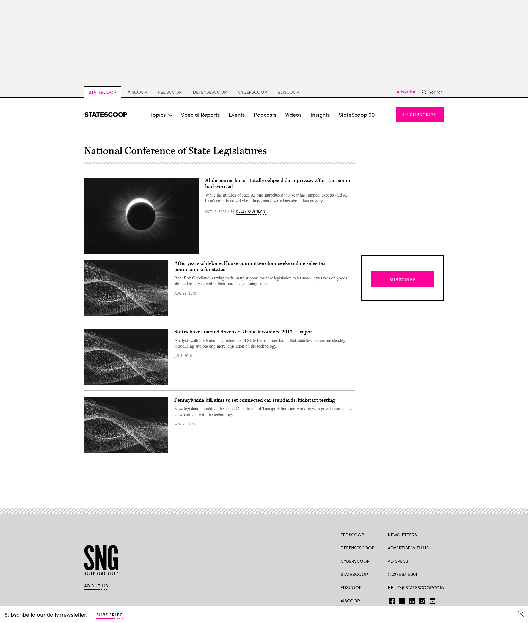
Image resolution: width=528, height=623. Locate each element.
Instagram (422, 600)
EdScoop (288, 92)
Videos (293, 114)
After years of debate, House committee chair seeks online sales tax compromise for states (250, 266)
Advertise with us (408, 548)
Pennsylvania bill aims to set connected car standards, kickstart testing (254, 400)
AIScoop (137, 92)
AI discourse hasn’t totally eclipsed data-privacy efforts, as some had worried (277, 183)
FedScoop (170, 92)
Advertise (406, 91)
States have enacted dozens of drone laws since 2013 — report (244, 331)
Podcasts (265, 114)
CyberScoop (252, 92)
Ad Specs (398, 561)
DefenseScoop (210, 92)
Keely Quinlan (250, 211)
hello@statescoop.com (416, 587)
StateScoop (102, 92)
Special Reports (200, 114)
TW (401, 600)
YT (431, 600)
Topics (158, 114)
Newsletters (402, 534)
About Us (96, 586)
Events (237, 114)
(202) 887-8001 (402, 574)
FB (390, 600)
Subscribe (423, 114)
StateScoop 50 (357, 114)
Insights (320, 114)
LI (410, 600)
